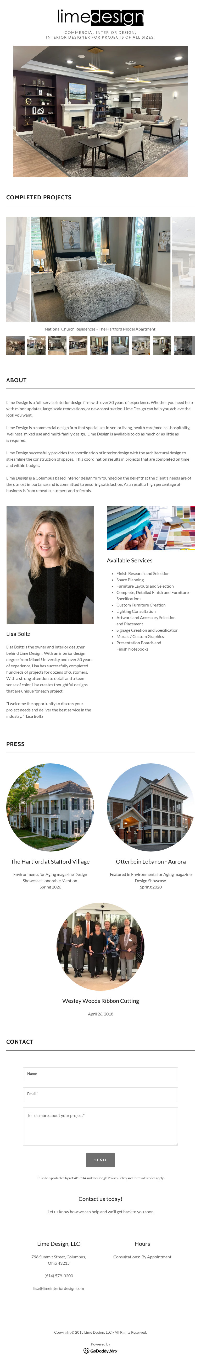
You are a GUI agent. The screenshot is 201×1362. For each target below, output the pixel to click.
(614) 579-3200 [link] (58, 1275)
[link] (100, 16)
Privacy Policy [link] (117, 1178)
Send (100, 1160)
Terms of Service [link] (144, 1178)
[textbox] (100, 1074)
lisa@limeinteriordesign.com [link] (58, 1288)
